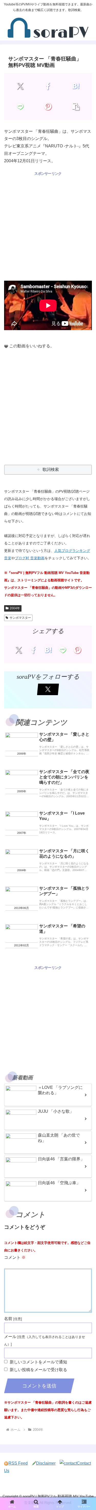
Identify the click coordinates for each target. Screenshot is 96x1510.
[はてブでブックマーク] (75, 86)
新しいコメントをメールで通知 (38, 1362)
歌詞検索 (50, 469)
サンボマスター (20, 618)
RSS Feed (18, 1463)
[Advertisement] (48, 225)
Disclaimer (46, 1463)
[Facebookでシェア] (47, 86)
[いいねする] (6, 346)
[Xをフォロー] (48, 689)
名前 (8, 1318)
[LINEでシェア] (20, 107)
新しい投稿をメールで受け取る (38, 1369)
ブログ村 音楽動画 (30, 558)
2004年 (15, 608)
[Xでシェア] (20, 86)
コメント (15, 1257)
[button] (75, 107)
